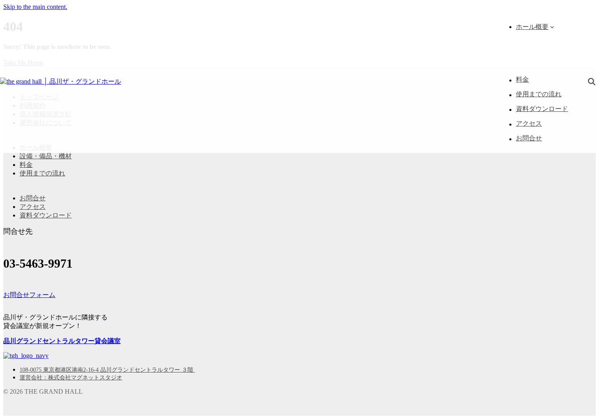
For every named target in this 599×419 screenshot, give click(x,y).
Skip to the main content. (35, 6)
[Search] (591, 81)
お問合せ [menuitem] (33, 198)
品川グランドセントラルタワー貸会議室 (62, 340)
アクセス (529, 123)
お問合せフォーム (29, 294)
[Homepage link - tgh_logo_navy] (25, 355)
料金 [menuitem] (26, 164)
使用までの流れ (539, 94)
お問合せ (529, 138)
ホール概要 (532, 26)
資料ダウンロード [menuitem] (46, 215)
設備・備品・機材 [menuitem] (46, 156)
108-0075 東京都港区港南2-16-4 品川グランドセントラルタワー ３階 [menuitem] (107, 370)
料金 (522, 79)
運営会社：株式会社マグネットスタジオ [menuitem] (71, 378)
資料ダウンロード (542, 108)
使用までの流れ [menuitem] (42, 173)
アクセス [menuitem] (33, 206)
